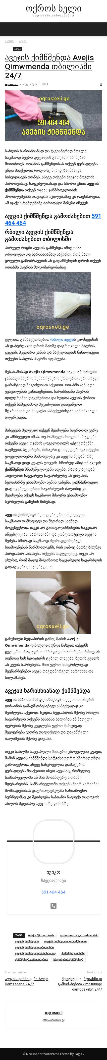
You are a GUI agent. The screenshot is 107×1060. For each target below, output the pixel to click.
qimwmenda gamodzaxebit (79, 935)
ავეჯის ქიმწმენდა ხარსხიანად (35, 953)
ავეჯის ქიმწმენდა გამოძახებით (65, 941)
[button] (8, 29)
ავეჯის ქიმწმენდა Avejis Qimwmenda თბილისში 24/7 (49, 66)
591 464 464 (53, 892)
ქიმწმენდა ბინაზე (73, 953)
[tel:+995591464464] (53, 905)
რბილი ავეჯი (62, 339)
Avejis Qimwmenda (41, 935)
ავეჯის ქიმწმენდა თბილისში (34, 947)
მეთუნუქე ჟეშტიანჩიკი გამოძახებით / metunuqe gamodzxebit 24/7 (80, 984)
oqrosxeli (11, 84)
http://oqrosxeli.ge (53, 1020)
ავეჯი (22, 41)
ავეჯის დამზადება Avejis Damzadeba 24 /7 (26, 981)
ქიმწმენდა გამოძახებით (31, 959)
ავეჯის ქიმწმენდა (27, 941)
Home (9, 41)
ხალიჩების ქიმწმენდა (68, 959)
